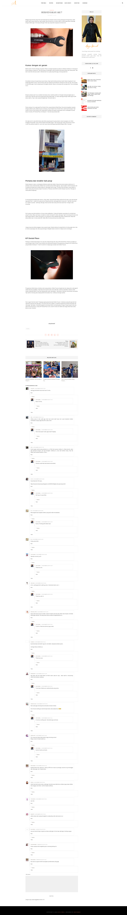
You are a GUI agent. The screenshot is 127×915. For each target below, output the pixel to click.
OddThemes (77, 912)
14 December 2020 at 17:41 (38, 417)
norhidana (33, 673)
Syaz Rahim (33, 554)
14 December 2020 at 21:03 (37, 539)
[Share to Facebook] (46, 335)
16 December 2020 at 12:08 (41, 735)
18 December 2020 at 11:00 (46, 624)
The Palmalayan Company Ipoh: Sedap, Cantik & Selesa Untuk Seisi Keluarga (94, 94)
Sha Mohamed (34, 844)
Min (31, 417)
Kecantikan (59, 3)
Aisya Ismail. (61, 912)
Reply (31, 392)
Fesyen (51, 3)
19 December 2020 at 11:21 (41, 765)
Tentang (43, 3)
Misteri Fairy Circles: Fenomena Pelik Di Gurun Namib (94, 80)
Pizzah (32, 782)
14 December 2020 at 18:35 (38, 479)
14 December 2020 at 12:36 (39, 388)
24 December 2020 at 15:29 (40, 814)
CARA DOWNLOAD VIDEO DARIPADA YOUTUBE (93, 108)
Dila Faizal (33, 829)
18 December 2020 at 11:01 (46, 686)
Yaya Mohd (33, 799)
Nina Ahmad (33, 765)
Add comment (28, 874)
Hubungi (85, 3)
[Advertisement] (92, 140)
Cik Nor (32, 388)
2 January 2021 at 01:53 (40, 829)
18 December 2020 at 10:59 (46, 493)
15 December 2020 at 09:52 (40, 583)
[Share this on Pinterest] (52, 335)
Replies (33, 396)
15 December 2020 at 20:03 (41, 703)
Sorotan (76, 3)
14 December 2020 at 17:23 (46, 399)
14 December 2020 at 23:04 (41, 554)
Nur (31, 447)
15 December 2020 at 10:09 (42, 611)
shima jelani (33, 703)
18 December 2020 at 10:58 (46, 429)
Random (52, 10)
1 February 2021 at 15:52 (42, 844)
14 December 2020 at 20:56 (37, 510)
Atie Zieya (33, 583)
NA (31, 510)
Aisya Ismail (38, 399)
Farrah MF (33, 735)
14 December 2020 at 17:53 (38, 447)
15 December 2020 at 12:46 (41, 673)
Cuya (32, 479)
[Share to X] (49, 335)
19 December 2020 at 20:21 (39, 782)
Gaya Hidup (68, 3)
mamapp (32, 814)
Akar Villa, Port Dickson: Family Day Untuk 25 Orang (94, 87)
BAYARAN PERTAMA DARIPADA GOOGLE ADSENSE (94, 101)
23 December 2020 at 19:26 (41, 799)
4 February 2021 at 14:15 (41, 859)
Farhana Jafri (34, 611)
